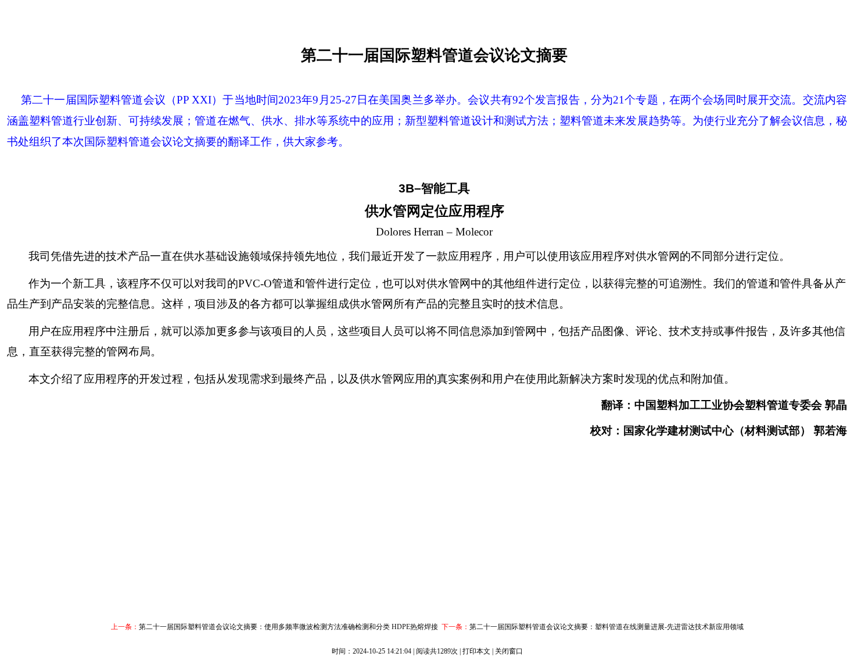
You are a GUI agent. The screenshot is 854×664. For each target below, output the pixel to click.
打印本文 (476, 651)
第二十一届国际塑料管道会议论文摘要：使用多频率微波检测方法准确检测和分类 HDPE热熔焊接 (288, 627)
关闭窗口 (509, 651)
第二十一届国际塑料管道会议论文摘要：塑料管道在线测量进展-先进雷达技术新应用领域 (606, 627)
